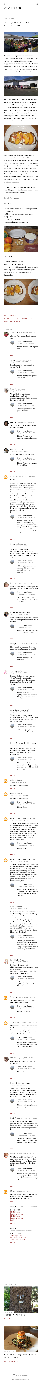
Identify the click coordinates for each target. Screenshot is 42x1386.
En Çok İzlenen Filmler (18, 1237)
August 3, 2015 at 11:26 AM (26, 654)
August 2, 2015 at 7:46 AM (19, 451)
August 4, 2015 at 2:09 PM (19, 1085)
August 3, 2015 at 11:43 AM (26, 760)
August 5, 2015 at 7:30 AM (26, 1102)
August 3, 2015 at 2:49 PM (19, 820)
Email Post (12, 315)
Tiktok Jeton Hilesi (17, 1239)
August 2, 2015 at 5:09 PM (19, 614)
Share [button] (5, 315)
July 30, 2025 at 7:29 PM (29, 1206)
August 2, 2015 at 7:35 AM (26, 372)
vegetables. (17, 321)
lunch (30, 318)
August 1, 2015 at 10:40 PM (20, 362)
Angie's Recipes (16, 449)
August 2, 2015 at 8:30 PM (19, 673)
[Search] (37, 3)
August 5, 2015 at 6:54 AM (26, 978)
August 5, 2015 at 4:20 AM (25, 1153)
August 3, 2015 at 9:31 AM (26, 563)
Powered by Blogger (22, 1375)
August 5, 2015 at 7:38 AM (26, 1170)
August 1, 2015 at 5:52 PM (27, 332)
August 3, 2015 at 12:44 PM (20, 795)
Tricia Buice (14, 1022)
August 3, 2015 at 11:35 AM (26, 726)
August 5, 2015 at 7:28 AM (26, 1068)
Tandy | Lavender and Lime (21, 360)
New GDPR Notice (14, 1314)
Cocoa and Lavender (18, 544)
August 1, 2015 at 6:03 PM (26, 343)
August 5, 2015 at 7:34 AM (26, 1135)
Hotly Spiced (15, 1118)
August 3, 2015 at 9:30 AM (26, 517)
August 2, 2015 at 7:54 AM (26, 433)
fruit (21, 318)
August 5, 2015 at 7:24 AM (26, 1039)
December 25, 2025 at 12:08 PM (21, 1230)
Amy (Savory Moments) (19, 710)
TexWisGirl (14, 333)
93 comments (13, 1361)
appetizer (11, 318)
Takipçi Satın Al (16, 1235)
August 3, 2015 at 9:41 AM (26, 627)
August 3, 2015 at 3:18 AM (19, 712)
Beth (12, 583)
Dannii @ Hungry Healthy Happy (23, 743)
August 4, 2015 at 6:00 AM (19, 962)
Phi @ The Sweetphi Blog (20, 613)
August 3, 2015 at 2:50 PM (19, 861)
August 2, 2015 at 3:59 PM (23, 583)
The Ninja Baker (16, 671)
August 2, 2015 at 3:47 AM (19, 391)
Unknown (14, 476)
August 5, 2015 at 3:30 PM (24, 1191)
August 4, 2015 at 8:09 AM (27, 997)
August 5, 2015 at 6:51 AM (26, 886)
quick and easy (8, 321)
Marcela (13, 1058)
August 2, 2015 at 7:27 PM (29, 643)
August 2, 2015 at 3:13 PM (19, 546)
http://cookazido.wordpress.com (22, 818)
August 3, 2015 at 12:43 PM (19, 782)
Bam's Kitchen (16, 907)
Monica (13, 1154)
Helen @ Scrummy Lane (20, 1083)
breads (17, 318)
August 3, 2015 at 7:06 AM (19, 745)
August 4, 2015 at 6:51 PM (29, 1118)
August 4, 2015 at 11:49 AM (25, 1058)
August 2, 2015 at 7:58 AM (26, 460)
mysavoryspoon (12, 8)
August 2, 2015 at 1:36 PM (27, 476)
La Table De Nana (17, 960)
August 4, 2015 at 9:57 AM (26, 804)
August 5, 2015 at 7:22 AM (26, 1008)
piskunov (27, 1379)
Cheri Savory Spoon (24, 342)
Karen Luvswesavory (18, 389)
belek (12, 1220)
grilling (26, 318)
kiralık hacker (15, 1212)
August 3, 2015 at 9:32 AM (26, 594)
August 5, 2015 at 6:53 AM (26, 937)
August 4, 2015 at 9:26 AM (28, 1022)
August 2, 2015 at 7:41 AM (26, 405)
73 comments (13, 1319)
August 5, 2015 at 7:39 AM (26, 845)
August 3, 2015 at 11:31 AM (26, 689)
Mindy (12, 1191)
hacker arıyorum (16, 1214)
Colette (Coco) (16, 780)
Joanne (13, 422)
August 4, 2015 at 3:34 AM (19, 908)
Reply (12, 355)
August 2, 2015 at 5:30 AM (25, 422)
